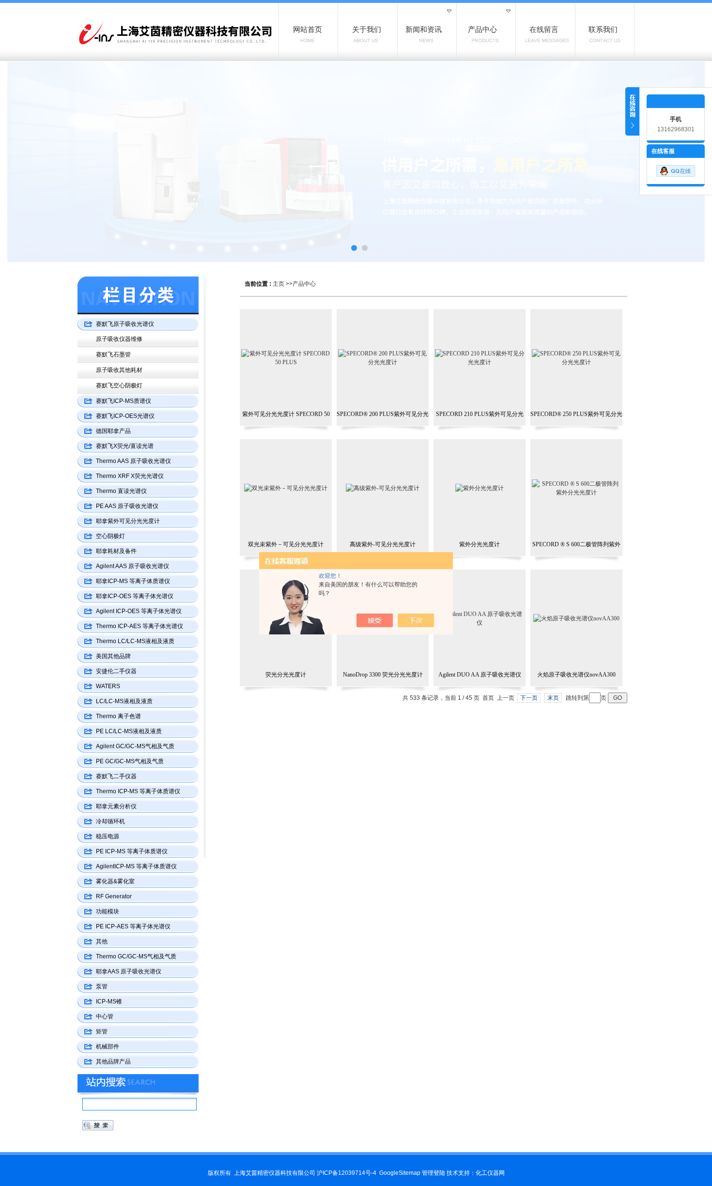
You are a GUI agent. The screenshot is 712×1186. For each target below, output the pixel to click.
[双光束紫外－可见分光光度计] (286, 488)
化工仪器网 (490, 1173)
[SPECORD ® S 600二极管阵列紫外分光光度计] (576, 488)
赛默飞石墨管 (113, 354)
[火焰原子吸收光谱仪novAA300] (576, 618)
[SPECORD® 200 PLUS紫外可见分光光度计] (383, 358)
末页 (553, 697)
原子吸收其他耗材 (119, 370)
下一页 (529, 697)
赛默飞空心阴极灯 (119, 385)
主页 (278, 283)
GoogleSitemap (399, 1173)
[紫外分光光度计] (479, 488)
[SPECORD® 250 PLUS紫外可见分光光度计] (576, 358)
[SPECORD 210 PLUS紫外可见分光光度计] (479, 358)
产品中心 (304, 283)
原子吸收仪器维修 (119, 339)
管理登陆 (433, 1173)
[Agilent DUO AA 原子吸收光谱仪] (479, 618)
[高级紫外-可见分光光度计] (383, 488)
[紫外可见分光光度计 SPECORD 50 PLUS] (286, 358)
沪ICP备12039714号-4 (346, 1173)
